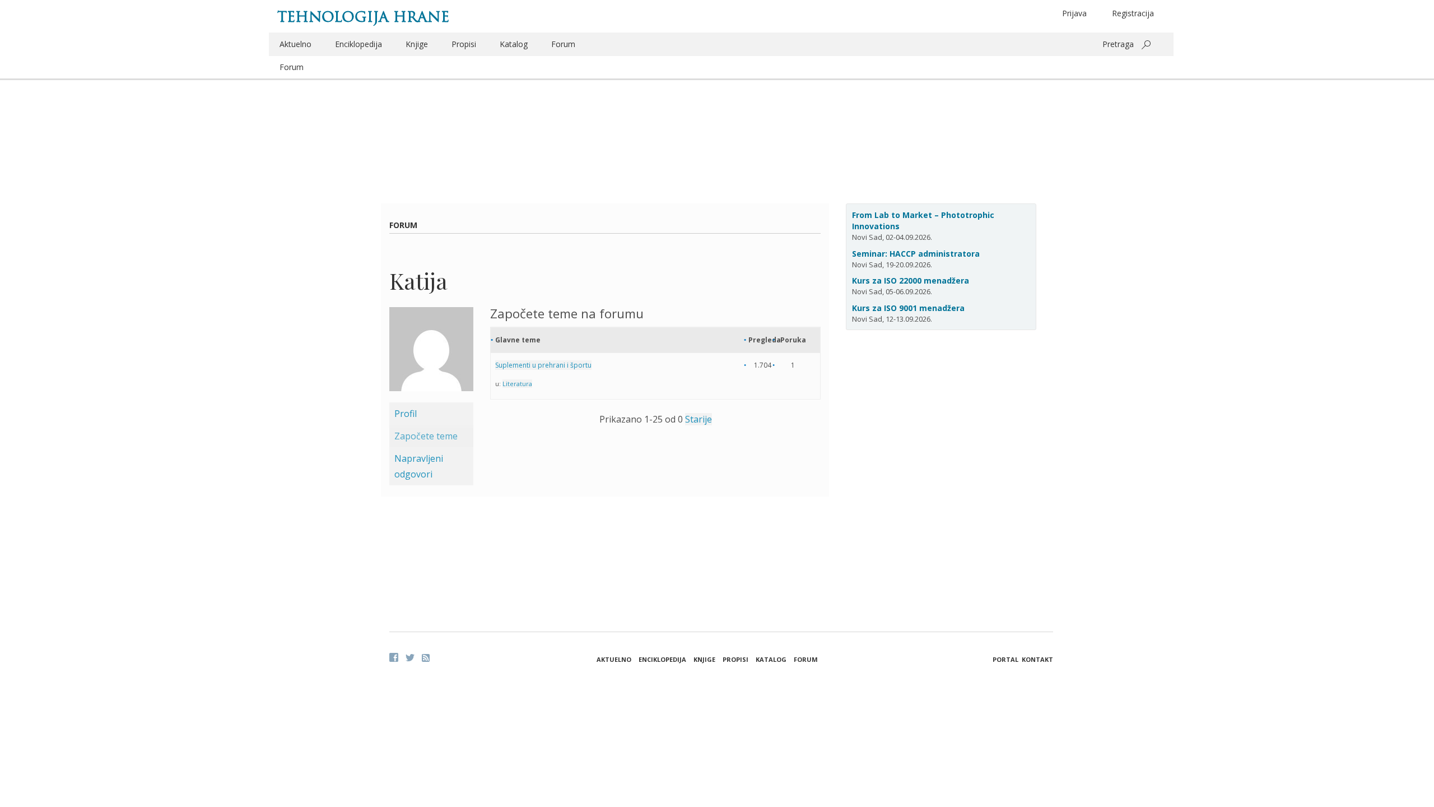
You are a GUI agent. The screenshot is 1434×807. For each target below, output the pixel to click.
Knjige (417, 44)
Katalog (514, 44)
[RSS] (426, 658)
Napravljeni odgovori (418, 466)
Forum (563, 44)
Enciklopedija (358, 44)
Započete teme (426, 436)
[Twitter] (410, 657)
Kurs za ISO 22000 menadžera (910, 280)
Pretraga (1118, 44)
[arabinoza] (431, 353)
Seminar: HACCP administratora (916, 253)
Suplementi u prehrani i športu (543, 365)
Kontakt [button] (1037, 659)
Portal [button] (1005, 659)
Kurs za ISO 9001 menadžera (908, 308)
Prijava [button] (1074, 13)
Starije (698, 419)
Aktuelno (295, 44)
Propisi (463, 44)
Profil (405, 413)
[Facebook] (393, 657)
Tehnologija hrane (363, 17)
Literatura (517, 383)
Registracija (1133, 13)
